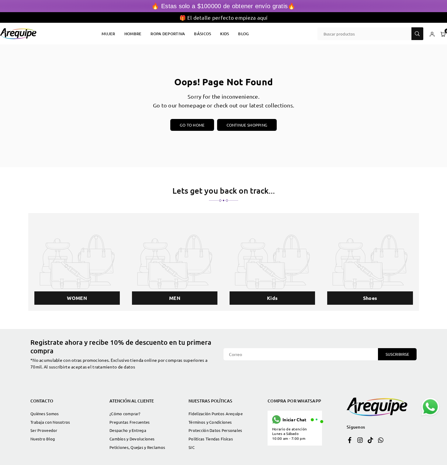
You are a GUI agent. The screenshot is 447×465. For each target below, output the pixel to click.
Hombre (133, 33)
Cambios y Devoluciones (131, 438)
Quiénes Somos (44, 413)
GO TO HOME (192, 124)
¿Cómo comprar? (124, 413)
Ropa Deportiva (168, 33)
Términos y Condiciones (210, 422)
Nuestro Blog (42, 438)
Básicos (202, 33)
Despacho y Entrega (127, 430)
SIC (192, 447)
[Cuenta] (432, 33)
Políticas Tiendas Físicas (211, 438)
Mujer (108, 33)
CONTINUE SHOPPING (247, 124)
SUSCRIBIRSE (397, 354)
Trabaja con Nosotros (50, 422)
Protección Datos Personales (215, 430)
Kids (224, 33)
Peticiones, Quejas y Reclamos (137, 447)
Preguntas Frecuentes (129, 422)
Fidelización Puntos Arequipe (216, 413)
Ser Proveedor (43, 430)
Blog (243, 33)
